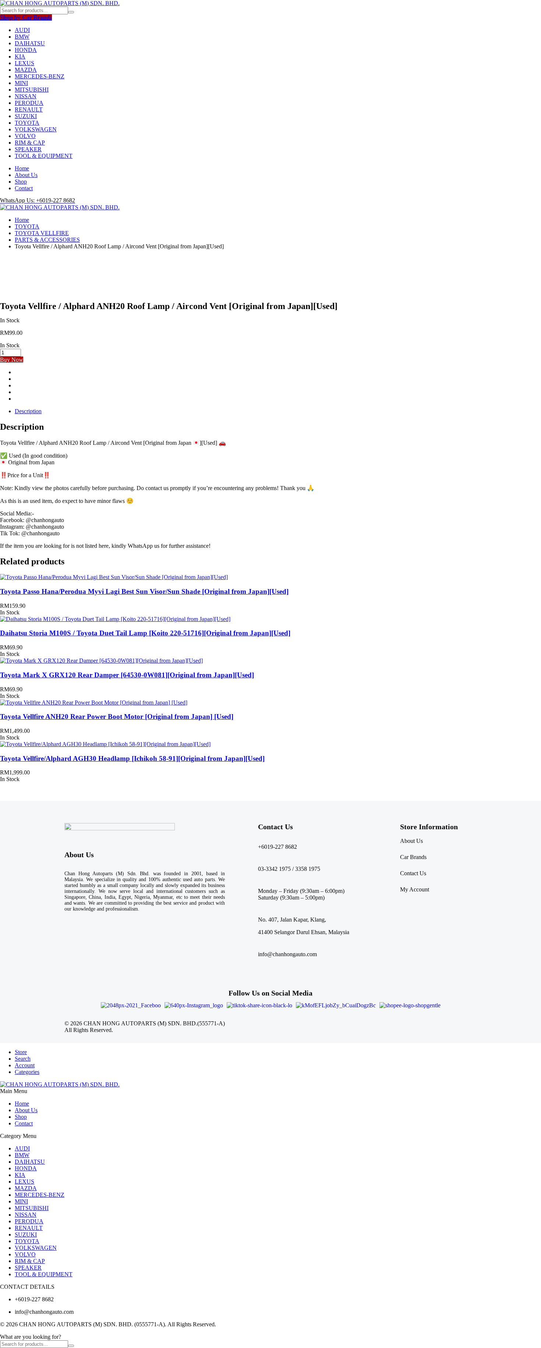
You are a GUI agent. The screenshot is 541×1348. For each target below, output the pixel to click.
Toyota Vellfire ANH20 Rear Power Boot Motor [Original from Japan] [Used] (116, 716)
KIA (20, 56)
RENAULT (29, 109)
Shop (21, 181)
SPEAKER (28, 149)
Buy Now (11, 359)
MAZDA (26, 70)
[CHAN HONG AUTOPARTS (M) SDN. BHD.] (60, 3)
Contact (24, 188)
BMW (22, 36)
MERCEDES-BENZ (39, 76)
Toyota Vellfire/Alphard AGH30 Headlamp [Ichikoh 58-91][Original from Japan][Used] (132, 758)
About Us (26, 175)
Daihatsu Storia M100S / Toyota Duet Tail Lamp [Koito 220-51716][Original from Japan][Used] (145, 633)
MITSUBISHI (32, 89)
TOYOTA (27, 123)
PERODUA (29, 103)
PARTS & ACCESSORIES (47, 240)
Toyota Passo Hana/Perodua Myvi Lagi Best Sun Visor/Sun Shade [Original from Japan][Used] (144, 591)
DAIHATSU (30, 43)
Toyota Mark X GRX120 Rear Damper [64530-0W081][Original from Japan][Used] (127, 675)
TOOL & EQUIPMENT (44, 156)
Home (22, 168)
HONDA (26, 50)
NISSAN (25, 96)
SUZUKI (26, 116)
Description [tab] (28, 411)
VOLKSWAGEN (36, 129)
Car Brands (413, 857)
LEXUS (24, 63)
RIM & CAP (30, 142)
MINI (21, 83)
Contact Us (413, 873)
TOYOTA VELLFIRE (42, 233)
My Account (414, 889)
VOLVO (25, 136)
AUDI (22, 30)
